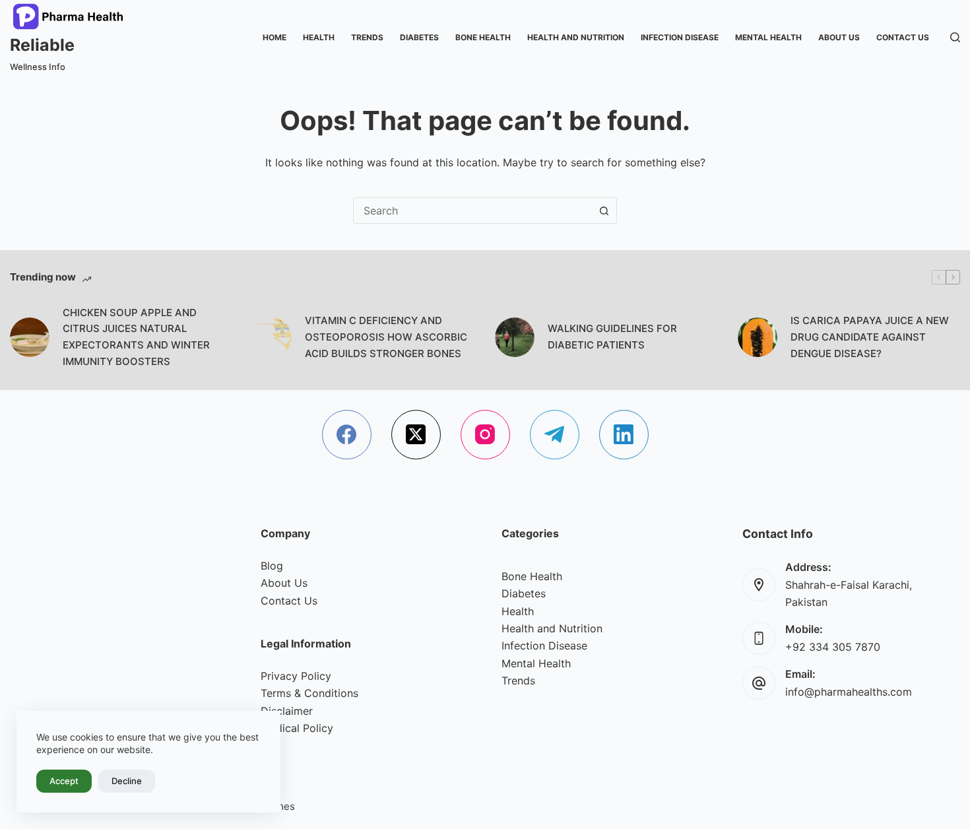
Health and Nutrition (575, 37)
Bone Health (483, 37)
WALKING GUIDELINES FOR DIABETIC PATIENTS (612, 336)
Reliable (42, 45)
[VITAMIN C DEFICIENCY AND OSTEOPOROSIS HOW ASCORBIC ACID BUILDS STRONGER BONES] (272, 337)
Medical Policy (297, 728)
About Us (839, 37)
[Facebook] (347, 434)
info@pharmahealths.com (848, 691)
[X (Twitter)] (416, 434)
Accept (64, 781)
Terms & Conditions (309, 693)
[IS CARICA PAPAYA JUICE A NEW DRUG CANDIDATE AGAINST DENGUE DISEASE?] (757, 337)
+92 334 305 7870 (832, 646)
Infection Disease (680, 37)
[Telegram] (554, 434)
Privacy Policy (296, 675)
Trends (367, 37)
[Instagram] (485, 434)
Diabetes (419, 37)
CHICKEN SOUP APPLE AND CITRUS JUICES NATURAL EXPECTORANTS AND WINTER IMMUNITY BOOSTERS (136, 337)
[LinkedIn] (624, 434)
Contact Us (902, 37)
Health (319, 37)
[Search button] (603, 210)
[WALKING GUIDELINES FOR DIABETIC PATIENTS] (514, 337)
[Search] (955, 37)
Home (274, 37)
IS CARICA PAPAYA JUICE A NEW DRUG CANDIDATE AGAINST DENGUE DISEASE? (870, 337)
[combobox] (472, 210)
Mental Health (768, 37)
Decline (127, 781)
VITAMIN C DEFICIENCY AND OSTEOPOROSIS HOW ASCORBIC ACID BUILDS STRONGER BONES (386, 337)
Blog (272, 565)
